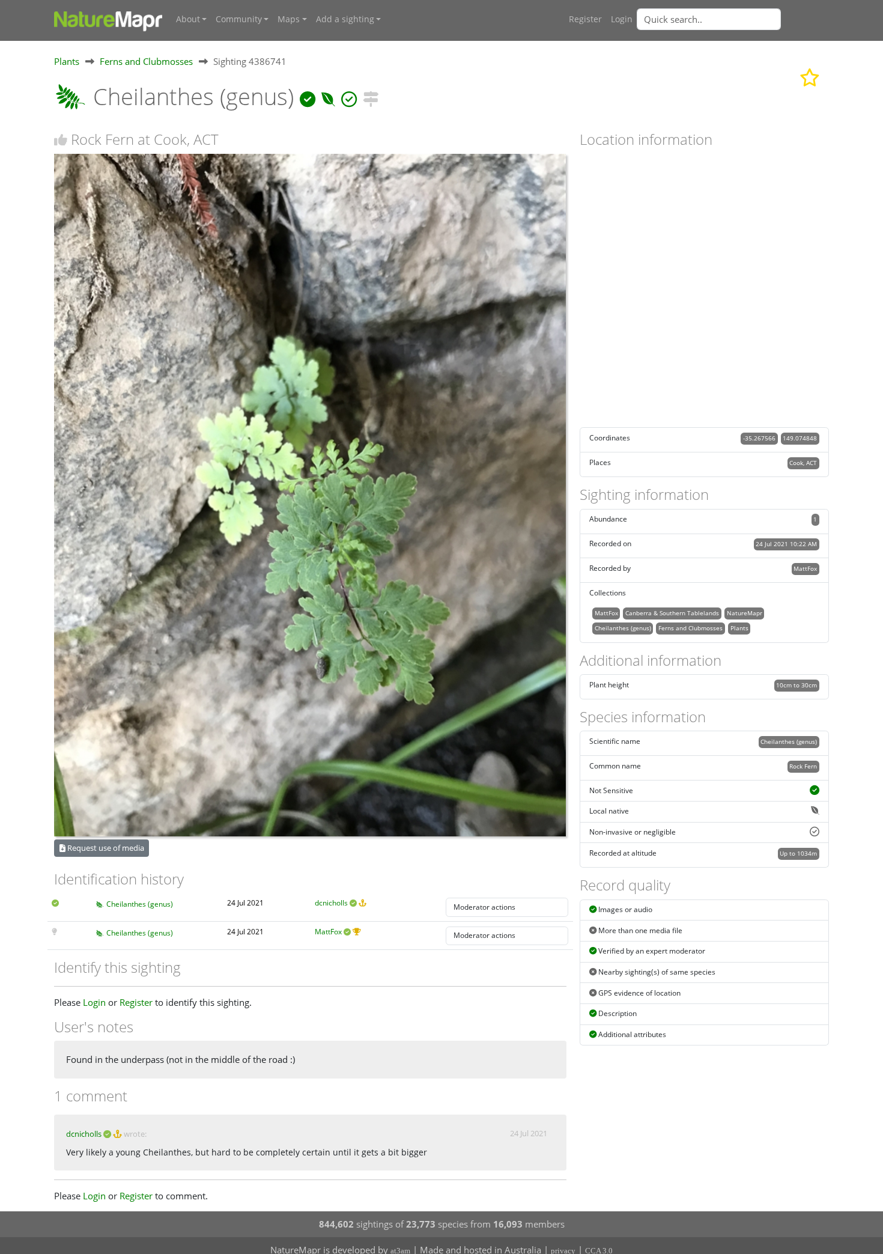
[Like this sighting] (60, 139)
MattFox (328, 932)
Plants (66, 61)
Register (585, 19)
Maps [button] (289, 19)
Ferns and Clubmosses (146, 61)
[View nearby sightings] (370, 96)
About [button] (188, 19)
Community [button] (239, 19)
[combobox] (733, 19)
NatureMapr (744, 613)
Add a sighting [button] (345, 19)
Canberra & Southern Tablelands (672, 613)
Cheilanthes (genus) (139, 904)
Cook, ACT (803, 462)
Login (622, 19)
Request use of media (104, 847)
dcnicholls (331, 903)
